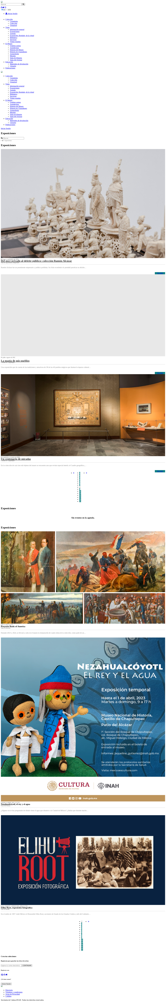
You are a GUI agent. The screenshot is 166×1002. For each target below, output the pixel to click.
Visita (7, 27)
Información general (17, 29)
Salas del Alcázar (16, 60)
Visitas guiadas (15, 42)
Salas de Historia (16, 58)
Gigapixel (13, 25)
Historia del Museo (16, 50)
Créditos (8, 996)
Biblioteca (13, 38)
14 (80, 499)
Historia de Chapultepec (18, 52)
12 (80, 495)
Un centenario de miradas (16, 458)
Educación (9, 62)
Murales (13, 56)
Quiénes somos (15, 46)
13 (80, 497)
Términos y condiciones (13, 992)
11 (80, 493)
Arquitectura (14, 48)
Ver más (160, 273)
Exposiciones (14, 31)
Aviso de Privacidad (12, 994)
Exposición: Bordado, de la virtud (22, 36)
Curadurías (14, 21)
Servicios (13, 40)
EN (9, 10)
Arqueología (14, 54)
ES (4, 10)
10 (80, 491)
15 (80, 501)
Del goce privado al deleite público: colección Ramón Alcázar (36, 260)
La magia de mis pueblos (15, 360)
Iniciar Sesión (12, 14)
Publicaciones (10, 68)
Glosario (13, 66)
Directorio (9, 990)
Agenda (13, 33)
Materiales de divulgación (19, 64)
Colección (9, 19)
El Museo (8, 44)
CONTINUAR (27, 965)
